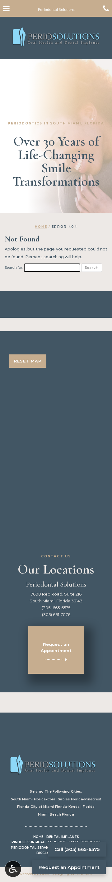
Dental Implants (62, 837)
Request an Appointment (69, 867)
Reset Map (27, 360)
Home (41, 227)
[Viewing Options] (13, 869)
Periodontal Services (32, 848)
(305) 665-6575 (56, 607)
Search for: (14, 267)
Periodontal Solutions (56, 584)
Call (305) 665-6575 (77, 849)
